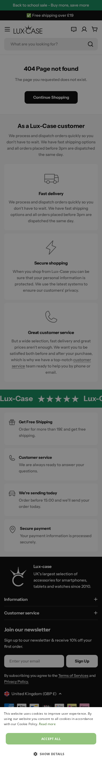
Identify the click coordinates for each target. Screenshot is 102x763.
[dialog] (51, 735)
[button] (50, 754)
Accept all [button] (51, 739)
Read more (47, 724)
